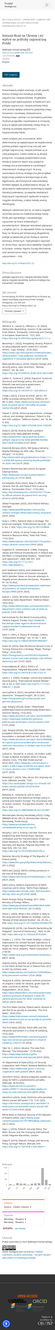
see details (20, 1228)
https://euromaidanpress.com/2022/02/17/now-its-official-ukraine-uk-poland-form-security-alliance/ (26, 495)
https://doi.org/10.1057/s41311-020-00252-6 (24, 390)
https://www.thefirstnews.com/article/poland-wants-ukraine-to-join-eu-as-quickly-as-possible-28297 (27, 1019)
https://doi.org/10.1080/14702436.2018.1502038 (26, 425)
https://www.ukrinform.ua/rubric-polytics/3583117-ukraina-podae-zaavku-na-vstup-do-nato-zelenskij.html (24, 1089)
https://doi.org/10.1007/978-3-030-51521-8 (24, 672)
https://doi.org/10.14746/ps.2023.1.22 (18, 263)
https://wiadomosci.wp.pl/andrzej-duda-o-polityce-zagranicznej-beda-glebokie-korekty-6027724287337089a (25, 439)
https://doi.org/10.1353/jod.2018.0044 (26, 934)
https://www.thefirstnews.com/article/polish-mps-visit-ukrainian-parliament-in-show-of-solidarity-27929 (25, 1039)
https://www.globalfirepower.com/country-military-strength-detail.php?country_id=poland (26, 511)
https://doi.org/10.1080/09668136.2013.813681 (26, 810)
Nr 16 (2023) (7, 19)
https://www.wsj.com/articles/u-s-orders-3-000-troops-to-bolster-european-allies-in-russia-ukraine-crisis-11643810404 (26, 765)
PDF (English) (11, 75)
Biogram (6, 62)
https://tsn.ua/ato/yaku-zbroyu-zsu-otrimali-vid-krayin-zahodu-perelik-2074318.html (26, 785)
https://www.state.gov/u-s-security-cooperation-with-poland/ (23, 1070)
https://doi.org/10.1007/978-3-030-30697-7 (24, 1146)
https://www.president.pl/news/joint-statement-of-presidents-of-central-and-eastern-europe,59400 (26, 588)
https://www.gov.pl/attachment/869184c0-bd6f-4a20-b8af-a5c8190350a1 (26, 907)
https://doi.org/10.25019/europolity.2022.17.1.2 (26, 338)
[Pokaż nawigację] (47, 5)
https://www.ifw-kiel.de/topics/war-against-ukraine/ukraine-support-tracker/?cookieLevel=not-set (24, 623)
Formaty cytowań (13, 311)
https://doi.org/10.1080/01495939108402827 (24, 640)
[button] (6, 1324)
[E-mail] (29, 49)
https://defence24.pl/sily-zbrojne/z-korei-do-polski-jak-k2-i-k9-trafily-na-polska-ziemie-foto (26, 404)
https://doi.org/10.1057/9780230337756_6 (23, 851)
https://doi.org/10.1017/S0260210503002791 (30, 923)
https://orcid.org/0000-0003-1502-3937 (17, 53)
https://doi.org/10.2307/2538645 (32, 527)
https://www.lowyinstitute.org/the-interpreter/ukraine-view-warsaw (19, 1056)
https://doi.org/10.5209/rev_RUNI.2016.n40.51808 (27, 373)
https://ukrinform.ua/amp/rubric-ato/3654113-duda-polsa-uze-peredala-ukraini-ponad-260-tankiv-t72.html (26, 1106)
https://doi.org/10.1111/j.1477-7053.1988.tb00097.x (17, 563)
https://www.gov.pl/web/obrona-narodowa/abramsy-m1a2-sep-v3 (19, 826)
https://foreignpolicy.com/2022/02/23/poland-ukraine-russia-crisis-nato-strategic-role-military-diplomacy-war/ (27, 658)
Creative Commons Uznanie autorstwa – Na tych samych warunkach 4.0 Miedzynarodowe (26, 1254)
